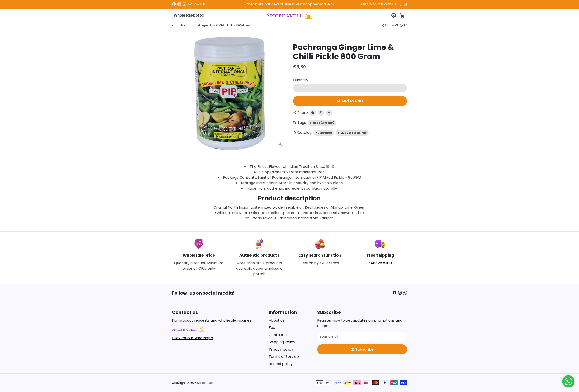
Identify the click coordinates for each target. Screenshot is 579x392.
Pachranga (324, 133)
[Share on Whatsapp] (401, 25)
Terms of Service (284, 356)
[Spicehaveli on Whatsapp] (184, 4)
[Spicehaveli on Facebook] (174, 4)
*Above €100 (380, 263)
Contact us (278, 334)
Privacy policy (281, 349)
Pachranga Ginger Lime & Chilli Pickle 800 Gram (216, 25)
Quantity (300, 80)
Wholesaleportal (189, 15)
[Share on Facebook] (396, 25)
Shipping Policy (282, 342)
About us (276, 320)
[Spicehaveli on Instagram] (179, 4)
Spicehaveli (205, 383)
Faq (272, 327)
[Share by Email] (405, 25)
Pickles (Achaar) (322, 123)
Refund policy (281, 363)
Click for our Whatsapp (192, 338)
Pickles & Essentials (352, 133)
